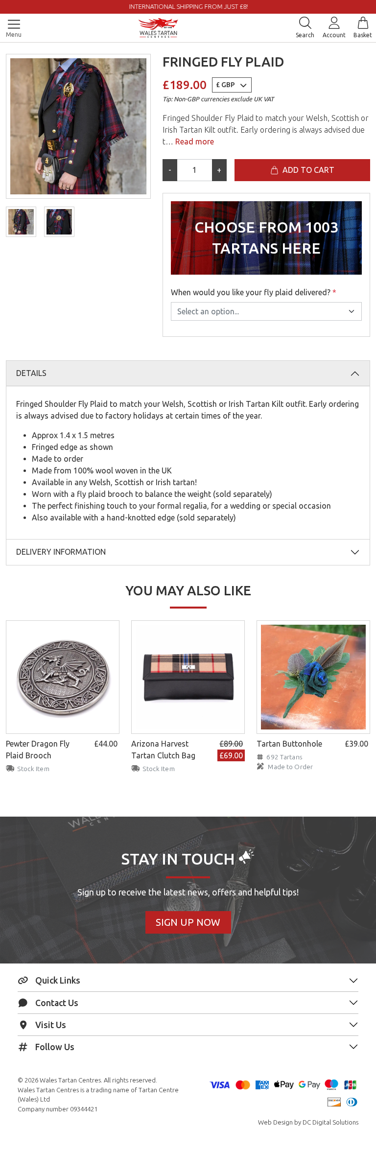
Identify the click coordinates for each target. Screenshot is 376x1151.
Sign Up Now (188, 922)
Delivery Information (61, 551)
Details (31, 373)
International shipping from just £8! (80, 6)
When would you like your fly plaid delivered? (253, 292)
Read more (193, 141)
